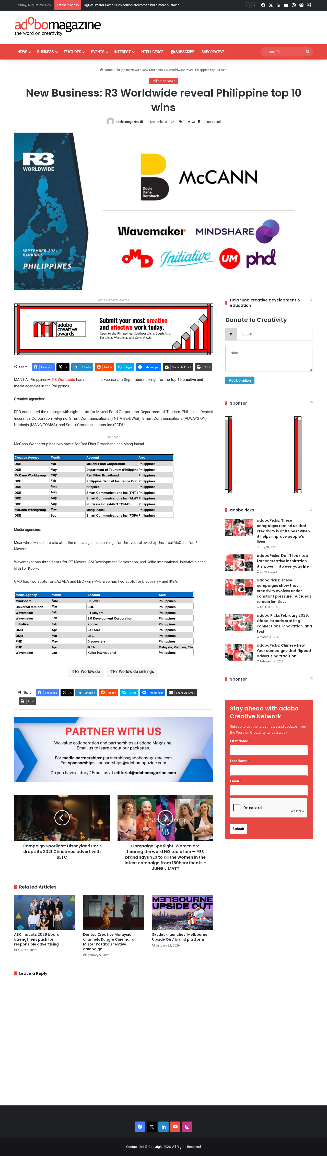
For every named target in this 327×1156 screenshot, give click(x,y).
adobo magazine (127, 122)
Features (72, 52)
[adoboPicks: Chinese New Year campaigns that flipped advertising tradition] (239, 652)
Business (45, 52)
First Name (240, 741)
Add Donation (240, 380)
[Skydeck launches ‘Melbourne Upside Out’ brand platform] (182, 912)
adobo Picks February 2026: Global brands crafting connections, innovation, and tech (284, 623)
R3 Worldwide (87, 671)
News (22, 52)
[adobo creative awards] (113, 329)
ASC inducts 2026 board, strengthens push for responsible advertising (37, 939)
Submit (238, 828)
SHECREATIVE (213, 52)
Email (235, 781)
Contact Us (134, 1147)
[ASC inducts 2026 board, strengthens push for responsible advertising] (44, 912)
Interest (122, 52)
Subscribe (184, 52)
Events (97, 52)
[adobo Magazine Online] (58, 26)
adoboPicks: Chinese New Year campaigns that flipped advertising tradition (284, 651)
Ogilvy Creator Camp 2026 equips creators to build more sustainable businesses (143, 5)
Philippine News (127, 70)
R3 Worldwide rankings (133, 671)
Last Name (239, 760)
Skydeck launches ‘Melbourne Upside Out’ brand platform (179, 937)
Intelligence (152, 52)
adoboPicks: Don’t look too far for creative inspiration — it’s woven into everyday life (284, 561)
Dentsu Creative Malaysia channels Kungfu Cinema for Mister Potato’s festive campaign (109, 942)
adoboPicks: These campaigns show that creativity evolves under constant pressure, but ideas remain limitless (284, 591)
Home (108, 70)
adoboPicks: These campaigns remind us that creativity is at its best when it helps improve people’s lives (283, 531)
